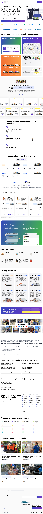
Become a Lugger (3, 508)
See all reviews (21, 94)
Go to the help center (11, 389)
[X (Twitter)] (24, 326)
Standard (18, 159)
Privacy (5, 512)
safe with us (25, 63)
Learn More (6, 229)
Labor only (7, 510)
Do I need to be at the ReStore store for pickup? (30, 363)
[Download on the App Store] (34, 506)
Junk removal (8, 509)
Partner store (24, 159)
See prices (13, 20)
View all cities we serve (25, 411)
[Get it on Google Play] (38, 506)
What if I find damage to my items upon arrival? (30, 374)
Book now (36, 508)
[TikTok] (21, 326)
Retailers (2, 507)
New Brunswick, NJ (7, 490)
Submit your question (4, 389)
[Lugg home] (2, 2)
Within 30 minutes (12, 51)
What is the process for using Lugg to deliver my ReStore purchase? (7, 364)
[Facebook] (19, 326)
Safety (12, 506)
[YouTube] (26, 326)
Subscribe (39, 496)
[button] (13, 102)
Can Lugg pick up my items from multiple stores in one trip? (6, 383)
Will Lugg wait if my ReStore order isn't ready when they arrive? (28, 372)
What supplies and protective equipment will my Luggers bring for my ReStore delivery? (9, 379)
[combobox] (7, 18)
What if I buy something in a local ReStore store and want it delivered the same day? (8, 368)
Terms (7, 512)
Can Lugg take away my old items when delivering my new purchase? (7, 375)
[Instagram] (16, 326)
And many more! (4, 265)
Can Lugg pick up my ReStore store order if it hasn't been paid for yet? (7, 372)
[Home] (1, 490)
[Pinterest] (36, 512)
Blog (1, 506)
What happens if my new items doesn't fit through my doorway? (28, 379)
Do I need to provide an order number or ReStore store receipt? (28, 368)
